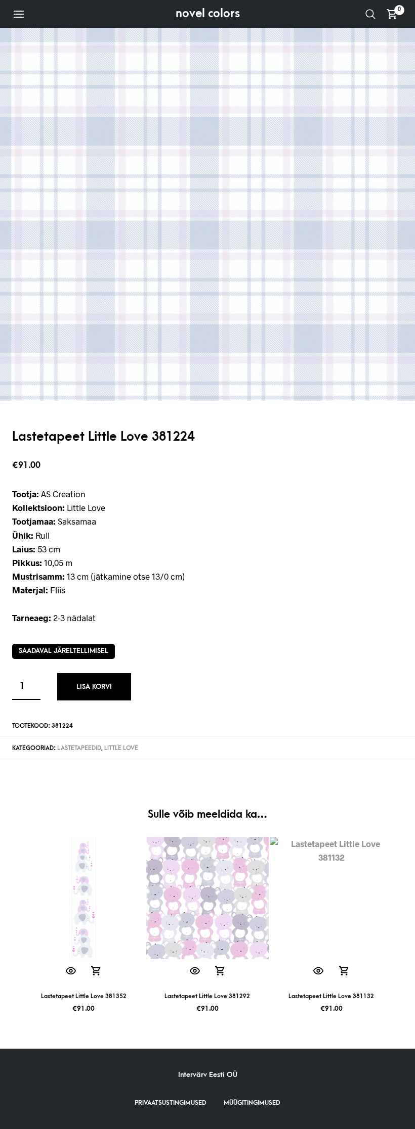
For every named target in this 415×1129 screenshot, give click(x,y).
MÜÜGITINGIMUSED (252, 1102)
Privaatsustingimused (170, 1102)
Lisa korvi (94, 686)
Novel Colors (208, 13)
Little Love (121, 748)
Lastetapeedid (79, 748)
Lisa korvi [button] (96, 971)
